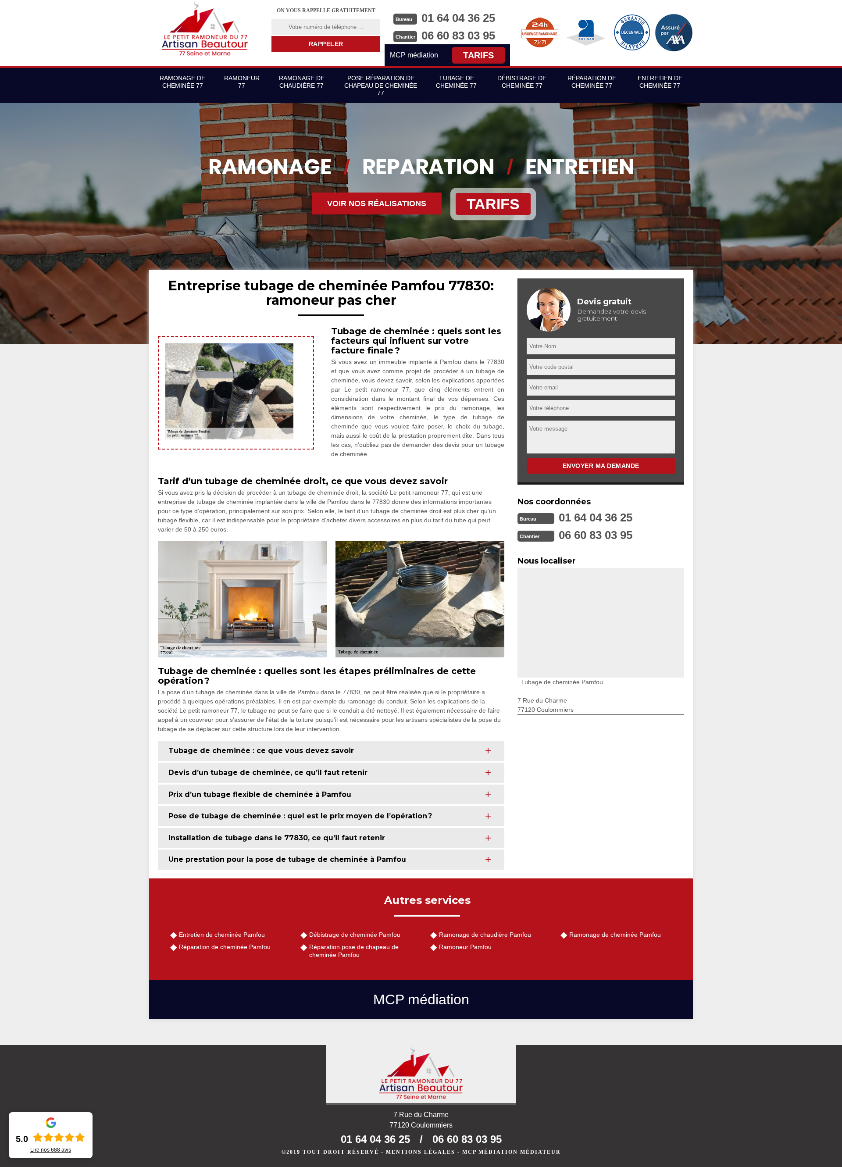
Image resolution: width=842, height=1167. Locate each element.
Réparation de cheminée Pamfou (225, 946)
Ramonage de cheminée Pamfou (615, 934)
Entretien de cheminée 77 (660, 82)
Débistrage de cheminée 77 (521, 82)
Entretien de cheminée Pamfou (222, 934)
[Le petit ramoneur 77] (421, 1075)
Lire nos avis (50, 1150)
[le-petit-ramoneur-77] (204, 28)
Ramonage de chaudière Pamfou (485, 934)
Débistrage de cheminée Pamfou (354, 934)
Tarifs (478, 55)
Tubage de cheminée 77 (456, 82)
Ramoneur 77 (242, 82)
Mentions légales (420, 1152)
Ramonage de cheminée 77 (182, 82)
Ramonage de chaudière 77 (302, 82)
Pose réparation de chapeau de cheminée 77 (380, 85)
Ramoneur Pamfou (465, 946)
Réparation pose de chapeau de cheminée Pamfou (354, 950)
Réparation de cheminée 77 (591, 82)
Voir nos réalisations (376, 203)
